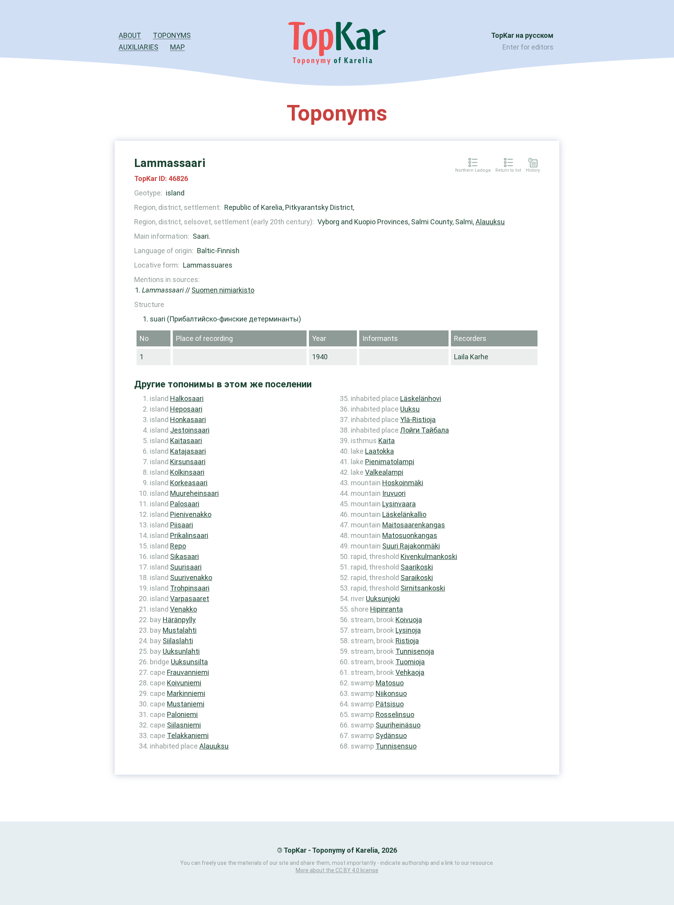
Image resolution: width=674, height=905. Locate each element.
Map (177, 47)
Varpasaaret (189, 598)
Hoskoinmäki (402, 483)
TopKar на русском (522, 35)
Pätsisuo (390, 704)
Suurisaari (186, 567)
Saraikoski (417, 577)
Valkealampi (384, 472)
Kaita (386, 441)
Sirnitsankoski (423, 588)
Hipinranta (386, 609)
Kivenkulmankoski (429, 556)
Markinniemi (186, 693)
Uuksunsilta (189, 662)
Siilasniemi (184, 725)
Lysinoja (408, 630)
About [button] (130, 35)
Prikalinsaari (189, 535)
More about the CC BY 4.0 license (337, 870)
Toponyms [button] (172, 35)
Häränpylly (179, 620)
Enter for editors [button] (527, 47)
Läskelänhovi (420, 398)
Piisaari (181, 525)
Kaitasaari (186, 441)
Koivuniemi (184, 683)
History (533, 170)
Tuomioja (410, 662)
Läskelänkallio (404, 514)
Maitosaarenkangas (413, 525)
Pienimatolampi (389, 462)
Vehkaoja (410, 672)
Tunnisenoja (415, 651)
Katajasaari (188, 451)
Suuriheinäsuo (398, 725)
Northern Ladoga (473, 170)
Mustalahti (180, 630)
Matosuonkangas (409, 535)
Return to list (508, 170)
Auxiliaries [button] (138, 47)
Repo (178, 546)
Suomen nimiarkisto (223, 290)
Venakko (183, 609)
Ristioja (407, 641)
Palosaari (184, 504)
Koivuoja (409, 620)
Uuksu (410, 409)
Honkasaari (188, 419)
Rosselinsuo (395, 714)
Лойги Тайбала (424, 430)
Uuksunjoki (383, 598)
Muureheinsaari (194, 493)
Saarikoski (417, 567)
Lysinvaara (399, 504)
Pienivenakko (190, 514)
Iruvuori (394, 493)
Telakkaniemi (188, 735)
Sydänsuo (391, 735)
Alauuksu (490, 222)
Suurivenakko (191, 577)
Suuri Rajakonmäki (411, 546)
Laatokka (379, 451)
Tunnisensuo (396, 746)
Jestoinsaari (189, 430)
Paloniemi (182, 714)
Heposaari (186, 409)
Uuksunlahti (181, 651)
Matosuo (390, 683)
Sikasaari (184, 556)
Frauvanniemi (188, 672)
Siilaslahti (178, 641)
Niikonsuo (391, 693)
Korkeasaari (189, 483)
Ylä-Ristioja (418, 419)
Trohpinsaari (189, 588)
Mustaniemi (185, 704)
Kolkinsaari (187, 472)
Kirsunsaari (188, 462)
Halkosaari (187, 398)
